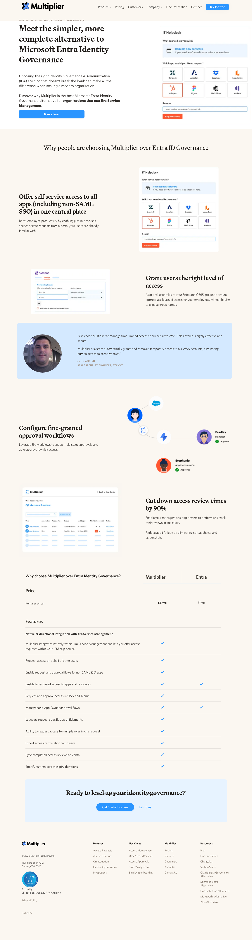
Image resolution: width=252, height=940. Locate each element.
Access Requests (102, 850)
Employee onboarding (141, 872)
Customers (135, 7)
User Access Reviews (141, 855)
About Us (170, 867)
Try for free (217, 7)
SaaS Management (139, 867)
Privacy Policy (29, 900)
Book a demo (51, 114)
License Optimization (105, 867)
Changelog (206, 861)
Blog (202, 850)
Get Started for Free (115, 807)
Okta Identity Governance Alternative (214, 874)
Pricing (119, 7)
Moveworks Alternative (213, 896)
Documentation (176, 7)
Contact (196, 7)
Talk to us (145, 807)
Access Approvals (139, 861)
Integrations (100, 872)
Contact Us (171, 872)
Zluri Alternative (209, 902)
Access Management (141, 850)
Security (169, 855)
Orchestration (101, 861)
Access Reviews (102, 855)
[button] (104, 7)
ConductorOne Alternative (215, 890)
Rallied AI (27, 912)
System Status (208, 867)
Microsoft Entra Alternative (209, 883)
